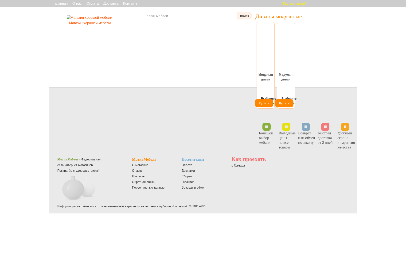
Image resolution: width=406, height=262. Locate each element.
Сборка (187, 176)
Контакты (130, 3)
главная (61, 3)
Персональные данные (148, 187)
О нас (77, 3)
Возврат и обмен (193, 187)
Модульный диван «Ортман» (265, 77)
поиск (244, 16)
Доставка (110, 3)
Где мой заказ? (294, 3)
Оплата (92, 3)
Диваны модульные (278, 16)
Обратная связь (143, 182)
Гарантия (188, 182)
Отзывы (137, 170)
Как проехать (248, 159)
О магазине (140, 165)
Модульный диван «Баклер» (286, 77)
